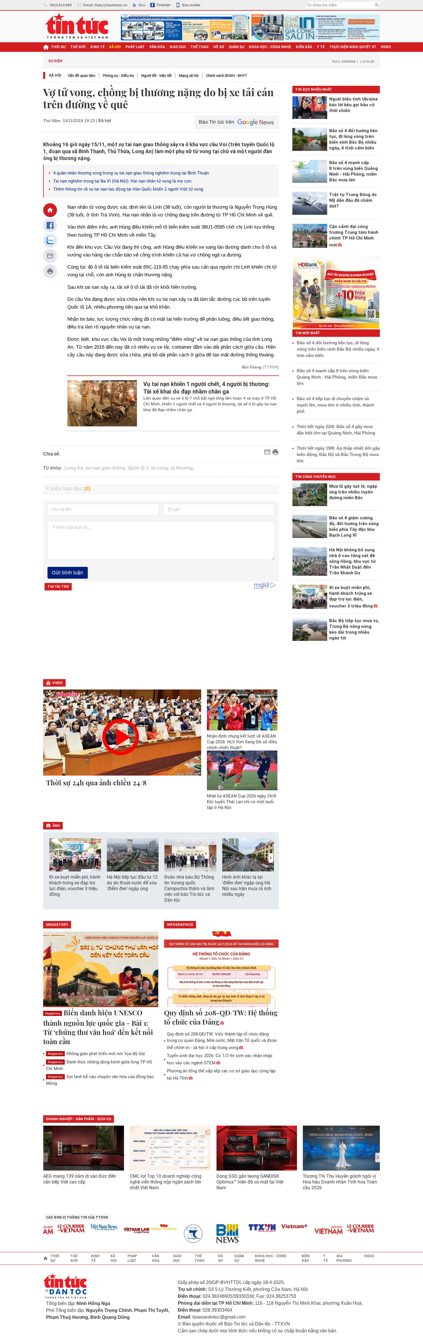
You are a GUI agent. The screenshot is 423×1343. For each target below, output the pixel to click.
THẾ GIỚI (78, 47)
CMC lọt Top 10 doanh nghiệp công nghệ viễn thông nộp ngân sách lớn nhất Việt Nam (165, 1181)
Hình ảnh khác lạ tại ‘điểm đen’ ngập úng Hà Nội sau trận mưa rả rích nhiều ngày (246, 885)
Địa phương (344, 1258)
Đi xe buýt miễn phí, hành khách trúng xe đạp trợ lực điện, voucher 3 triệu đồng (74, 885)
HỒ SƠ (218, 47)
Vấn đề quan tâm (81, 75)
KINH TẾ (97, 47)
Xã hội (55, 75)
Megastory (52, 1013)
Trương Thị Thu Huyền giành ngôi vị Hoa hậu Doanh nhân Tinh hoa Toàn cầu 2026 (340, 1181)
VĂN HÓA (157, 47)
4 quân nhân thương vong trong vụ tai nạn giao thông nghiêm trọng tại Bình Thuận (131, 173)
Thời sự (58, 47)
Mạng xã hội (189, 75)
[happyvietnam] (149, 1227)
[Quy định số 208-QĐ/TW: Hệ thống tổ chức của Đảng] (221, 969)
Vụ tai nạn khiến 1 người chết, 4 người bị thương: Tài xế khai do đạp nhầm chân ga (206, 388)
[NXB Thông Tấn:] (182, 1233)
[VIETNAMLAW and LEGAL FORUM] (122, 1231)
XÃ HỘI (115, 47)
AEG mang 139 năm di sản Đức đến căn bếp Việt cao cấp (79, 1179)
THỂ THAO (199, 47)
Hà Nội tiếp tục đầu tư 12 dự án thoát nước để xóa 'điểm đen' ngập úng (132, 882)
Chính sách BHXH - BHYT (226, 75)
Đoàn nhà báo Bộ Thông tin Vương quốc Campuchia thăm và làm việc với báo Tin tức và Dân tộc (189, 888)
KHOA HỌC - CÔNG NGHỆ (270, 47)
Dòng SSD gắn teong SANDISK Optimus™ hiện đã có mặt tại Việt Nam (249, 1181)
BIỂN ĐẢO (304, 47)
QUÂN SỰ (236, 47)
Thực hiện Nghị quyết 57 (352, 47)
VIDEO (386, 47)
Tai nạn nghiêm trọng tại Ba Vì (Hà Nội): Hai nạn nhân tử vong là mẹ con (122, 181)
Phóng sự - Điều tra (118, 75)
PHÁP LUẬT (135, 47)
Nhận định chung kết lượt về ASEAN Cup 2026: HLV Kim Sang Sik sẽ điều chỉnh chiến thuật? (242, 742)
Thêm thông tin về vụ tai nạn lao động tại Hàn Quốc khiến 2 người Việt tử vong (128, 189)
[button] (270, 858)
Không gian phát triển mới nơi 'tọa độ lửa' (97, 1053)
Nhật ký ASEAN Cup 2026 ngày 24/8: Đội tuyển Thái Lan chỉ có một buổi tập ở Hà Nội (242, 801)
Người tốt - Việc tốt (156, 75)
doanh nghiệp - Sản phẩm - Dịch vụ (78, 1119)
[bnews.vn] (214, 1233)
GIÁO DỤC (177, 47)
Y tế (321, 47)
